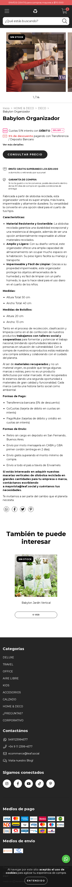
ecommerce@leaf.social (23, 753)
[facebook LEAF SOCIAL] (18, 783)
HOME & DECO (24, 108)
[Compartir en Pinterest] (31, 511)
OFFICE (8, 671)
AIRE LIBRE (11, 678)
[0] (64, 12)
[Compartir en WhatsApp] (6, 509)
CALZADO (9, 699)
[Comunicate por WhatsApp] (66, 859)
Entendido (36, 880)
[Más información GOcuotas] (57, 130)
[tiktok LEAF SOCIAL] (39, 783)
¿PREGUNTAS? (13, 713)
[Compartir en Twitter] (23, 511)
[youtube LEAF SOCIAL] (29, 783)
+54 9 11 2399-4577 (20, 746)
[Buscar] (64, 21)
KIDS (6, 685)
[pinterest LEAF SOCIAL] (50, 783)
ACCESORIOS (12, 692)
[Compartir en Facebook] (15, 511)
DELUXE (8, 657)
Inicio (6, 108)
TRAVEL (8, 664)
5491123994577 (18, 739)
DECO (42, 108)
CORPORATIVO (13, 720)
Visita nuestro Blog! (20, 760)
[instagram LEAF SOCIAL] (7, 783)
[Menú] (7, 11)
